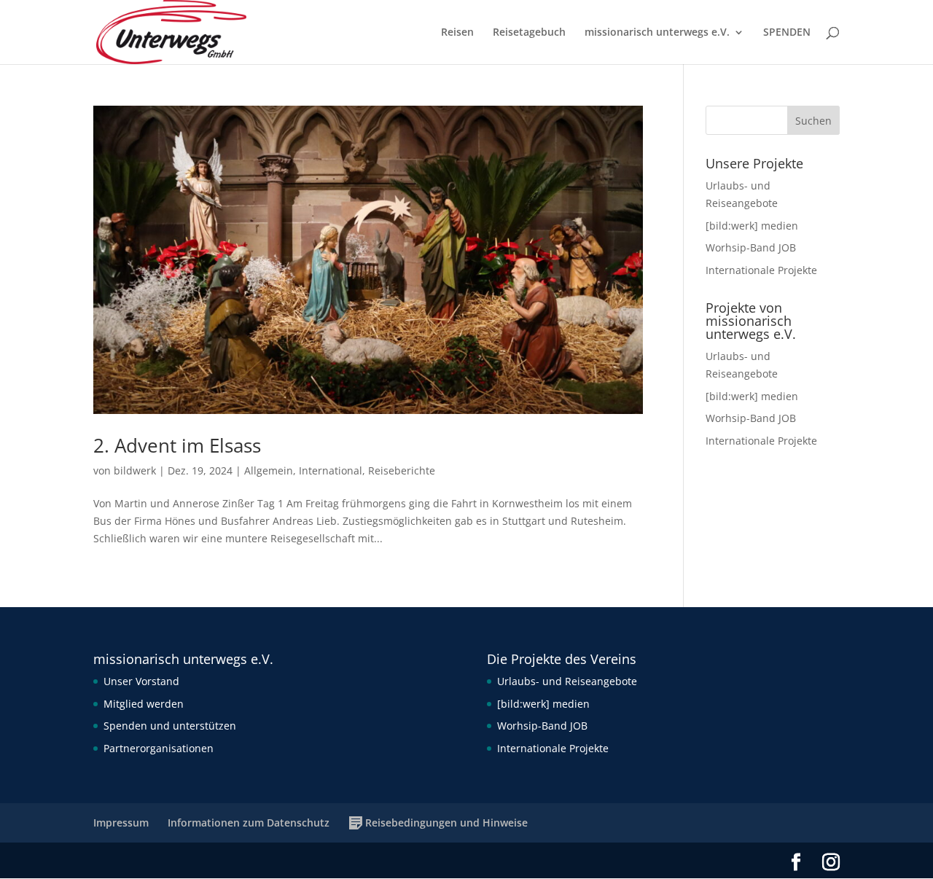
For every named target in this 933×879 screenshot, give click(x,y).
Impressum (121, 822)
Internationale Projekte (761, 270)
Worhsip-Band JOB (751, 247)
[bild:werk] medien (752, 226)
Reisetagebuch (529, 33)
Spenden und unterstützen (170, 725)
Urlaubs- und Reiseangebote (567, 681)
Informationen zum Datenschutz (248, 822)
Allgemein (268, 470)
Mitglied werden (144, 704)
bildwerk (135, 470)
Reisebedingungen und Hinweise (446, 822)
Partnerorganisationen (159, 748)
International (330, 470)
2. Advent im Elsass (177, 445)
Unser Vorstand (141, 681)
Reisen (457, 33)
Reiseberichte (401, 470)
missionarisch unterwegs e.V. (657, 33)
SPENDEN (787, 33)
